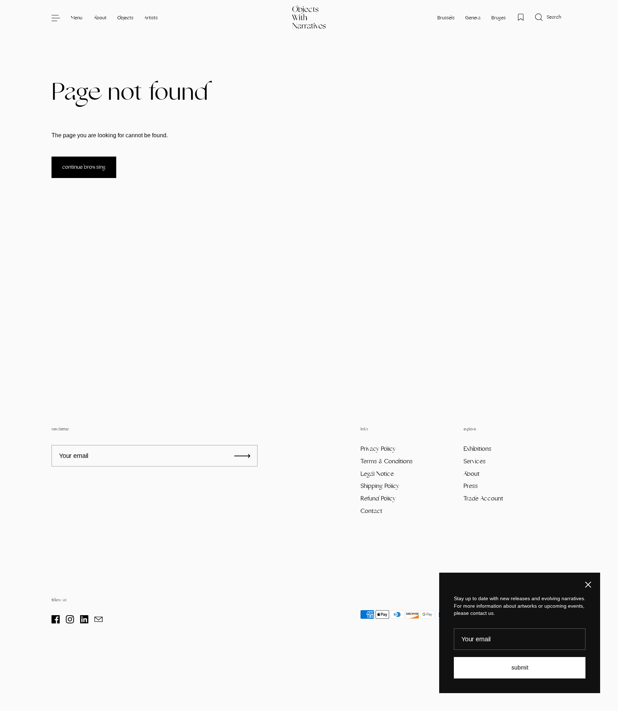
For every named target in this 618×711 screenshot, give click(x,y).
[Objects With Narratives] (309, 18)
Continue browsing (84, 167)
